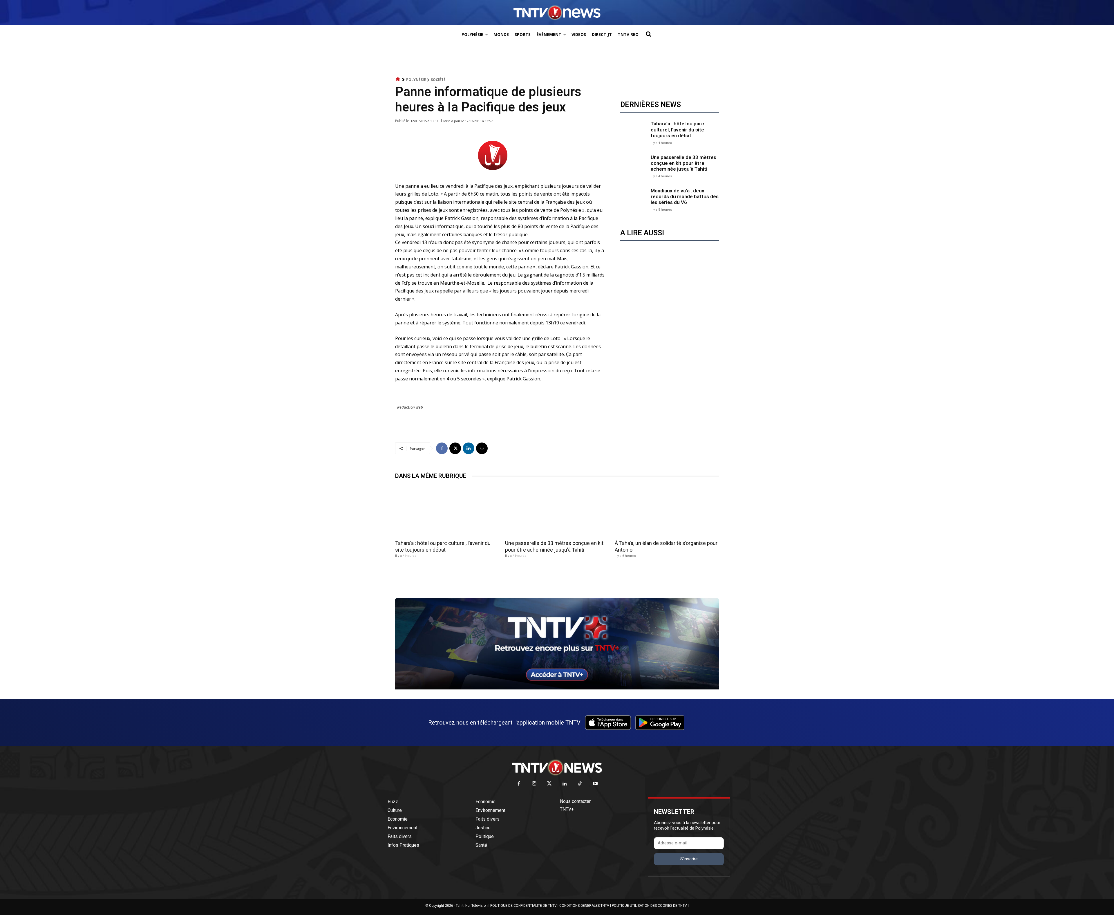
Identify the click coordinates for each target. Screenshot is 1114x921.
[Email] (482, 448)
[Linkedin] (468, 448)
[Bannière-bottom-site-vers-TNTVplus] (557, 688)
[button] (648, 34)
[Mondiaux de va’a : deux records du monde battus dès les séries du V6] (634, 199)
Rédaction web (410, 407)
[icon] (398, 79)
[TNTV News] (557, 767)
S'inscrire (689, 859)
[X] (455, 448)
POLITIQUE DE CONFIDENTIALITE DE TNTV (523, 906)
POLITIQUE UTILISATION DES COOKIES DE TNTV (649, 906)
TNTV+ (567, 809)
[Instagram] (534, 784)
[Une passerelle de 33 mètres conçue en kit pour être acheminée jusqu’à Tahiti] (634, 166)
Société (438, 79)
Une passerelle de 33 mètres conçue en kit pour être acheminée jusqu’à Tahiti (683, 163)
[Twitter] (549, 784)
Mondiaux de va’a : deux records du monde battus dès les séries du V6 (685, 196)
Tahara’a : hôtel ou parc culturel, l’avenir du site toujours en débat (677, 129)
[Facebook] (442, 448)
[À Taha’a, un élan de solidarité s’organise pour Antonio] (667, 511)
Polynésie (416, 79)
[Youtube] (595, 784)
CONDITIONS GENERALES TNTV (584, 906)
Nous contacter (575, 801)
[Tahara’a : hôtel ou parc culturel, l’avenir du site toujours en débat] (634, 132)
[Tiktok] (580, 784)
